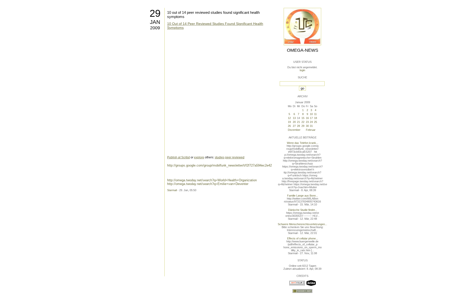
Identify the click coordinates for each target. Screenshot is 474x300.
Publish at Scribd (178, 157)
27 (294, 125)
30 (307, 125)
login (302, 70)
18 (315, 118)
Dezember (294, 129)
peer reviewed (234, 157)
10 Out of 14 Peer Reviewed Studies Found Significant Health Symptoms (215, 26)
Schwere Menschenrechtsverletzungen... (302, 224)
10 (311, 114)
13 (294, 118)
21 (298, 121)
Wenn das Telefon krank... (302, 142)
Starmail (172, 190)
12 (289, 118)
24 (311, 121)
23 (307, 121)
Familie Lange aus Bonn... (302, 195)
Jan (155, 22)
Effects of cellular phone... (302, 238)
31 (311, 125)
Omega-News (302, 50)
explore (199, 157)
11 (315, 114)
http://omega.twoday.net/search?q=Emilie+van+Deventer (207, 184)
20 (294, 121)
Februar (311, 129)
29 (155, 13)
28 (298, 125)
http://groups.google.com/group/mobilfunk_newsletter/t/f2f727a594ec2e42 (219, 165)
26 (289, 125)
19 (289, 121)
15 (302, 118)
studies (219, 157)
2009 (155, 27)
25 (315, 121)
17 (311, 118)
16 (307, 118)
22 (302, 121)
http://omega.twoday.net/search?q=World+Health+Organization (212, 180)
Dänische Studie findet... (302, 209)
